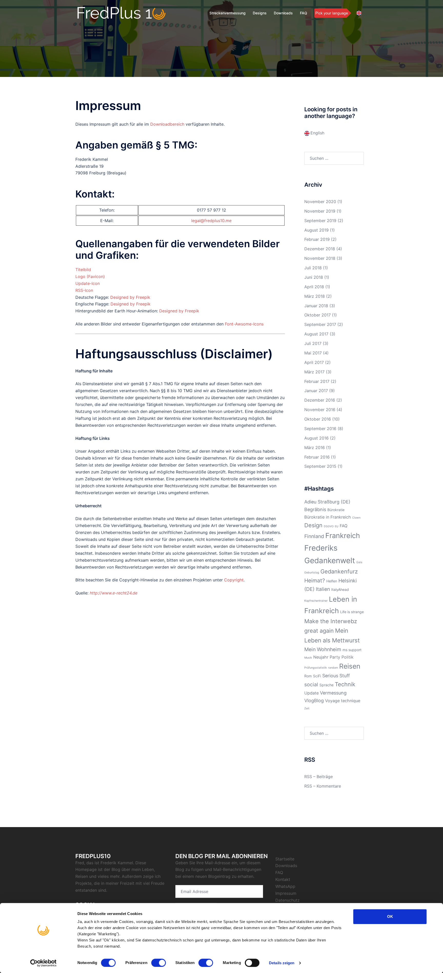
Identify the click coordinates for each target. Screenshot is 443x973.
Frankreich (342, 535)
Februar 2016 (317, 457)
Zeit (306, 708)
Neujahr (320, 657)
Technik (345, 684)
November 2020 (320, 201)
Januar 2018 (316, 305)
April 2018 (314, 286)
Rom (308, 676)
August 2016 (316, 438)
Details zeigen (281, 963)
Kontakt (282, 879)
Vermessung (333, 693)
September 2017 (320, 324)
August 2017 (316, 333)
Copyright (234, 579)
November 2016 (319, 409)
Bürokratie (336, 510)
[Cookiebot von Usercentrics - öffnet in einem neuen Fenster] (43, 963)
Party (335, 657)
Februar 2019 (317, 239)
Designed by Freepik (130, 297)
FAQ (303, 13)
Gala (359, 562)
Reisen (349, 666)
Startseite (284, 858)
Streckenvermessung (227, 13)
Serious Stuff (336, 675)
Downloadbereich (167, 124)
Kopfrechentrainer (316, 600)
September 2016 (320, 428)
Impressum (285, 893)
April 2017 (314, 362)
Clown (356, 517)
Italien (323, 589)
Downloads (283, 13)
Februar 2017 (316, 381)
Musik (308, 657)
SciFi (317, 676)
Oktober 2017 (317, 314)
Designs (260, 13)
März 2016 (314, 447)
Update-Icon (87, 283)
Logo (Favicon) (90, 276)
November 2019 (319, 211)
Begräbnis (315, 509)
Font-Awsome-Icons (244, 323)
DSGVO (329, 526)
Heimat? (314, 580)
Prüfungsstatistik (315, 667)
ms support (352, 650)
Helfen (331, 581)
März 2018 (314, 296)
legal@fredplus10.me (211, 220)
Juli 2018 (313, 267)
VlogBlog (314, 700)
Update (311, 693)
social (311, 684)
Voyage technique (342, 700)
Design (313, 525)
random (333, 667)
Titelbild (83, 269)
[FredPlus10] (121, 12)
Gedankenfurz (339, 571)
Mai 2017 (313, 352)
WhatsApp (285, 886)
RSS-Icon (84, 290)
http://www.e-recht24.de (113, 592)
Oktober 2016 (317, 419)
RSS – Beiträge (318, 776)
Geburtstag (311, 572)
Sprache (326, 685)
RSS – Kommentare (322, 786)
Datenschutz (287, 900)
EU (336, 526)
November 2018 (319, 258)
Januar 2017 (316, 390)
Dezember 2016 (319, 400)
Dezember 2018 (319, 248)
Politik (347, 657)
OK (390, 916)
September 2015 (320, 466)
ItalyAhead (340, 589)
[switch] (158, 963)
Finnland (314, 536)
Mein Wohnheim (322, 649)
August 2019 (316, 230)
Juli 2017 (312, 343)
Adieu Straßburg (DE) (327, 501)
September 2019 (320, 220)
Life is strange (352, 612)
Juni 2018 (313, 277)
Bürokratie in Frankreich (327, 517)
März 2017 (314, 371)
